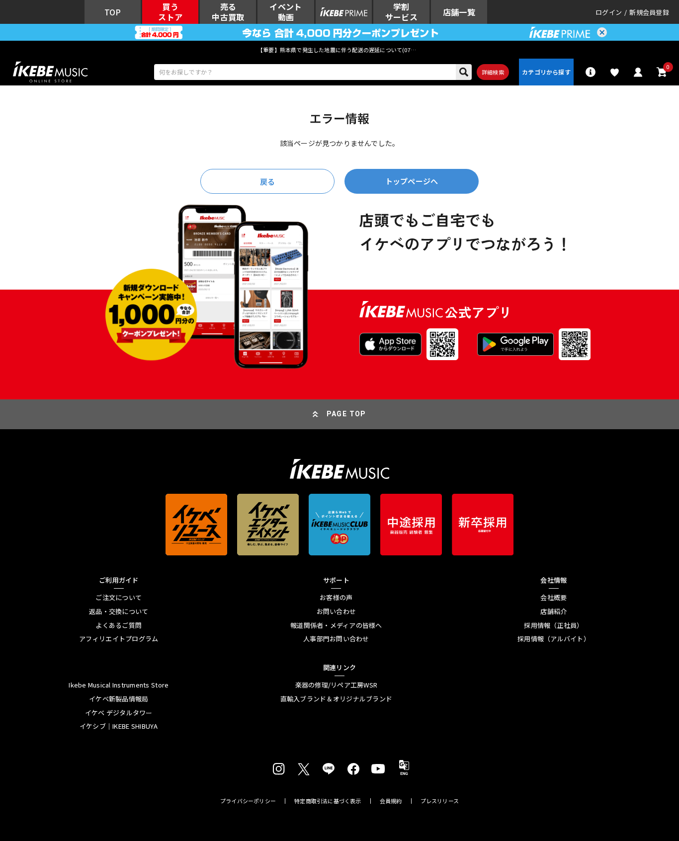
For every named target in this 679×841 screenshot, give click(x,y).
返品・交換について (118, 611)
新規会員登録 (649, 12)
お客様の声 (336, 598)
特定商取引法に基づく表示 (327, 801)
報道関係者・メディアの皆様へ (336, 625)
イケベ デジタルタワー (119, 713)
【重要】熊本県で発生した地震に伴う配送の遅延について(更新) (339, 50)
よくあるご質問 (118, 625)
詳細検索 (493, 72)
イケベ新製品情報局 (118, 699)
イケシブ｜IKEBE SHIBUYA (119, 726)
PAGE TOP (346, 414)
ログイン (608, 12)
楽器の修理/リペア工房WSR (336, 685)
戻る (267, 181)
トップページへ (411, 181)
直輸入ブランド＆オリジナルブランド (336, 699)
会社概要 (553, 598)
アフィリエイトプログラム (118, 639)
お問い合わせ (336, 611)
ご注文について (118, 598)
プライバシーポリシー (248, 801)
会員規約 (391, 801)
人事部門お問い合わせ (336, 639)
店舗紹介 (553, 611)
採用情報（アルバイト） (553, 639)
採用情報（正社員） (553, 625)
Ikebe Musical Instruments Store (119, 685)
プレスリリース (440, 801)
